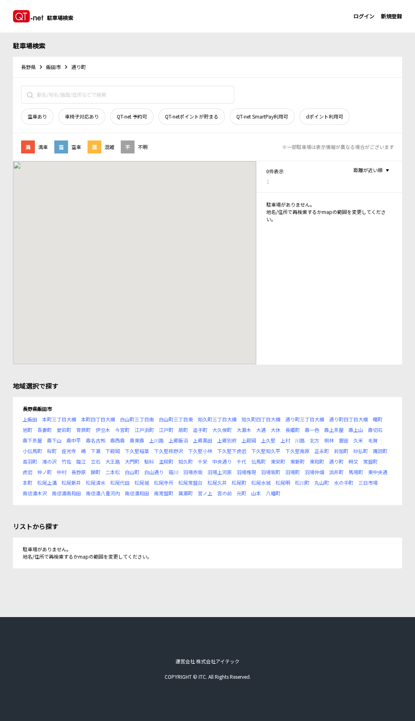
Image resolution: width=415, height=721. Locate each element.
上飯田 (30, 419)
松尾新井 (71, 482)
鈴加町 (341, 450)
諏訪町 (380, 450)
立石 (96, 461)
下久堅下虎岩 (231, 450)
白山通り (154, 471)
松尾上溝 (47, 482)
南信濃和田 (137, 493)
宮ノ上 (205, 493)
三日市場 (368, 482)
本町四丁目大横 (98, 419)
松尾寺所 (163, 482)
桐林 (329, 440)
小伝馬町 (32, 450)
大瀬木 (244, 429)
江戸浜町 (144, 429)
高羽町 (30, 461)
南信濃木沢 (35, 493)
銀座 (344, 440)
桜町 (52, 450)
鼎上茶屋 (334, 429)
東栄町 (278, 461)
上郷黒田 (202, 440)
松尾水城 (261, 482)
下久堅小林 (200, 450)
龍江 (81, 461)
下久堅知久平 (265, 450)
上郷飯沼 (178, 440)
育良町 (83, 429)
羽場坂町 (270, 471)
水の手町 (343, 482)
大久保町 (222, 429)
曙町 (378, 419)
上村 (285, 440)
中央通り (222, 461)
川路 (300, 440)
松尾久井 (217, 482)
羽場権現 (246, 471)
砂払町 (360, 450)
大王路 (112, 461)
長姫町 (292, 429)
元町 (241, 493)
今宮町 (122, 429)
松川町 (302, 482)
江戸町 (166, 429)
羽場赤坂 (193, 471)
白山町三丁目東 (176, 419)
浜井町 (336, 471)
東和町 (317, 461)
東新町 (297, 461)
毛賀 (373, 440)
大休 (275, 429)
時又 (353, 461)
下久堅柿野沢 (168, 450)
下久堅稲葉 (137, 450)
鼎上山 (356, 429)
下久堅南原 (297, 450)
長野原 (78, 471)
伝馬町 (258, 461)
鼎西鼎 (117, 440)
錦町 (96, 471)
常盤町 (370, 461)
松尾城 (142, 482)
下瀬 (96, 450)
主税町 (166, 461)
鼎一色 (312, 429)
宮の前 (224, 493)
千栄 (203, 461)
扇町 (183, 429)
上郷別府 (227, 440)
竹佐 (66, 461)
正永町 (321, 450)
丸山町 (321, 482)
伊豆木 (103, 429)
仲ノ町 (44, 471)
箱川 (173, 471)
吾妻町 (44, 429)
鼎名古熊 (95, 440)
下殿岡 (112, 450)
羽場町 (292, 471)
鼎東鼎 (137, 440)
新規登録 (391, 16)
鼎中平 (73, 440)
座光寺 (69, 450)
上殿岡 (249, 440)
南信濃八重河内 (103, 493)
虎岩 (27, 471)
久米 (358, 440)
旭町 (27, 429)
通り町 (336, 461)
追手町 (200, 429)
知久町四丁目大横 (261, 419)
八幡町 (273, 493)
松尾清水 (95, 482)
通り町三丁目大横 (304, 419)
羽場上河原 (220, 471)
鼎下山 (54, 440)
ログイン (363, 16)
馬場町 (356, 471)
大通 (261, 429)
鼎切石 (375, 429)
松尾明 (283, 482)
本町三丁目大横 (59, 419)
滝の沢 (49, 461)
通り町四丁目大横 (348, 419)
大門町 (132, 461)
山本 (256, 493)
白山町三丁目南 (137, 419)
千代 (241, 461)
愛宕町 (64, 429)
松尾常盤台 (190, 482)
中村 (61, 471)
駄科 (149, 461)
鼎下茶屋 (32, 440)
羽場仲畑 (314, 471)
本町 (27, 482)
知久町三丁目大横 (217, 419)
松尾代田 (120, 482)
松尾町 (239, 482)
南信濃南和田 (66, 493)
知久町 (185, 461)
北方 (314, 440)
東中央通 (377, 471)
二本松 (112, 471)
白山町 (132, 471)
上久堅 (268, 440)
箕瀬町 (185, 493)
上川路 (156, 440)
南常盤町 (163, 493)
